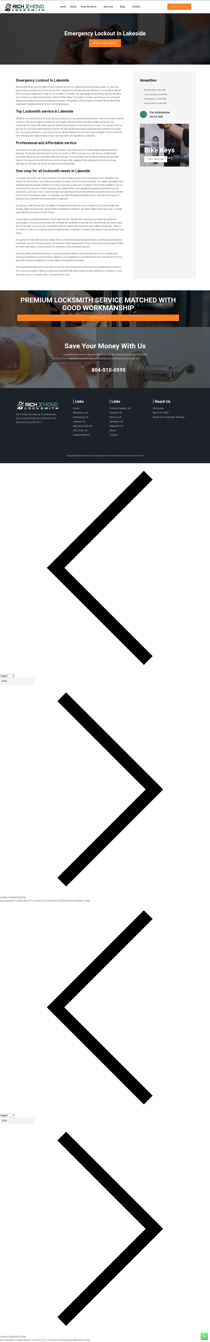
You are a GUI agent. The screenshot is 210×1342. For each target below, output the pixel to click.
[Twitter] (29, 428)
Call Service (155, 159)
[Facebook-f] (17, 428)
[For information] (143, 114)
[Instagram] (40, 428)
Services (108, 6)
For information (160, 112)
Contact (136, 6)
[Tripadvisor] (23, 428)
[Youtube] (34, 428)
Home (63, 6)
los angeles (100, 267)
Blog (122, 6)
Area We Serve (88, 6)
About (73, 6)
